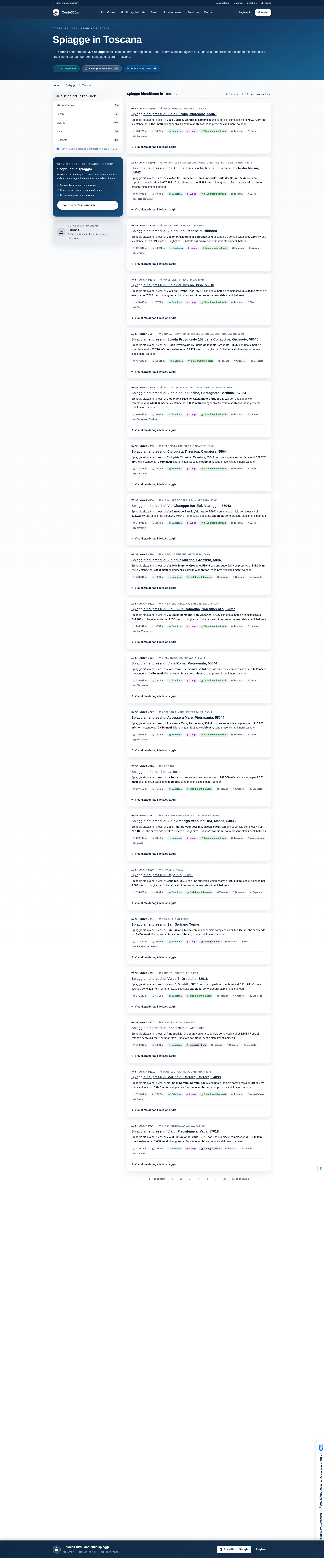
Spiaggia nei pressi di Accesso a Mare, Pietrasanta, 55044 (177, 717)
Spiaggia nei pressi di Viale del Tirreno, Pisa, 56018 (172, 285)
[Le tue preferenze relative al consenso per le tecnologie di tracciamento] (321, 1168)
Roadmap (238, 3)
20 (224, 1178)
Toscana (237, 131)
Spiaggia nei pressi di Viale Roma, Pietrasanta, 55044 (174, 663)
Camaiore (141, 474)
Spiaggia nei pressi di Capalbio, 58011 (162, 875)
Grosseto (241, 361)
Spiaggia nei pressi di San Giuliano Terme (165, 924)
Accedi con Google (236, 1549)
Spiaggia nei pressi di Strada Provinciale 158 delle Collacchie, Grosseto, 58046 (194, 339)
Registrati (244, 12)
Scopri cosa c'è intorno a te (78, 204)
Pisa (251, 302)
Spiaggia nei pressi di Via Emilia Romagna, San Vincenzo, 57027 (183, 609)
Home (56, 85)
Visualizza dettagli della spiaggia (155, 146)
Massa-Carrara (256, 838)
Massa (139, 843)
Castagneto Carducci (147, 419)
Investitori (252, 3)
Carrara (140, 1099)
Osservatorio (222, 3)
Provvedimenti (173, 12)
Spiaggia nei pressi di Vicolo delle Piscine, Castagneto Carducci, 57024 (188, 393)
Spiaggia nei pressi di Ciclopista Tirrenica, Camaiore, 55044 (179, 451)
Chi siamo (266, 3)
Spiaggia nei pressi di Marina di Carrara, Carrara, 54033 (176, 1077)
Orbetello (257, 996)
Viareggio (141, 136)
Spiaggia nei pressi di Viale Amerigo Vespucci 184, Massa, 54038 (183, 821)
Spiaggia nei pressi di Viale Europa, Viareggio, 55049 (174, 114)
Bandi (154, 12)
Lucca (252, 131)
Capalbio (257, 892)
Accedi (264, 12)
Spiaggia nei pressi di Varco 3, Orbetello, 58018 (169, 979)
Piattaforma (108, 12)
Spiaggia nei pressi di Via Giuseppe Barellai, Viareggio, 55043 (181, 506)
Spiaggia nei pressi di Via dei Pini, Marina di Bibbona (174, 231)
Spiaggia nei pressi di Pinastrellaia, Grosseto (167, 1028)
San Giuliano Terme (146, 947)
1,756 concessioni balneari (257, 94)
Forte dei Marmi (144, 199)
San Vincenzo (143, 631)
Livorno (254, 248)
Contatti (209, 12)
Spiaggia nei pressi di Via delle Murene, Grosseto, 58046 (176, 560)
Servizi (191, 12)
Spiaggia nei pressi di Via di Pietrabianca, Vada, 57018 (175, 1131)
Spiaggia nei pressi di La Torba (156, 772)
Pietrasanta (142, 685)
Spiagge (70, 85)
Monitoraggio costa (133, 12)
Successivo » (240, 1178)
